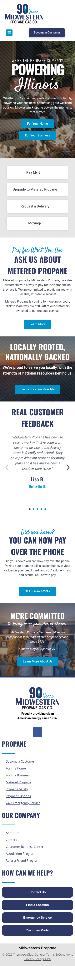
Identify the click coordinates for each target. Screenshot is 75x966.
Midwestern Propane (37, 947)
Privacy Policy (33, 959)
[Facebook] (37, 732)
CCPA (47, 959)
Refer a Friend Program (23, 860)
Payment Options (18, 796)
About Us (12, 833)
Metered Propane (18, 782)
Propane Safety (17, 789)
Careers (11, 840)
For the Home (16, 768)
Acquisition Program (21, 853)
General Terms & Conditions (53, 954)
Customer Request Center (24, 847)
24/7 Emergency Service (23, 803)
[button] (9, 32)
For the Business (18, 775)
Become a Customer (20, 761)
